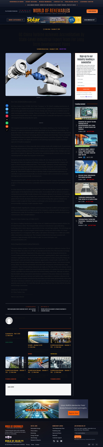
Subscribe (78, 437)
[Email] (7, 119)
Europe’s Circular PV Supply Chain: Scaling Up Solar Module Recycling (59, 376)
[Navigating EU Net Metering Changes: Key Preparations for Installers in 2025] (38, 362)
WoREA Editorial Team (43, 49)
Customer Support (57, 437)
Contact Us (58, 1)
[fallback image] (51, 408)
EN (89, 444)
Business (30, 353)
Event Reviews (31, 1)
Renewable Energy (35, 428)
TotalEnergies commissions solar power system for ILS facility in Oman (87, 198)
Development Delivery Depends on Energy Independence (16, 339)
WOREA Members (45, 1)
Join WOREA (92, 11)
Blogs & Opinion (9, 342)
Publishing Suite (71, 1)
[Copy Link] (7, 129)
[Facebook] (7, 105)
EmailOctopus (89, 96)
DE (93, 444)
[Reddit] (7, 126)
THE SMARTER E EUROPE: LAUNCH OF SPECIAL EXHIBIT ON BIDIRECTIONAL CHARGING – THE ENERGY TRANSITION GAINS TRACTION (86, 151)
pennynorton (10, 333)
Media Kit (55, 435)
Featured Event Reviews (80, 172)
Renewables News (17, 1)
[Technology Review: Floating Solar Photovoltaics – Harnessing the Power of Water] (86, 210)
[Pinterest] (7, 116)
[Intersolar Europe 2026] (53, 20)
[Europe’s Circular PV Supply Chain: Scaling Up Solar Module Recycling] (61, 362)
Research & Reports (36, 440)
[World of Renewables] (8, 437)
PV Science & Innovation (11, 379)
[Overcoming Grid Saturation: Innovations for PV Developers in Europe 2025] (61, 337)
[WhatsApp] (7, 123)
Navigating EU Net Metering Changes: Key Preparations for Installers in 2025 (38, 376)
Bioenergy (33, 433)
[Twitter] (7, 109)
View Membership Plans (58, 428)
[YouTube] (61, 441)
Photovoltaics (54, 353)
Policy (29, 379)
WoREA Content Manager (57, 345)
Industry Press (62, 49)
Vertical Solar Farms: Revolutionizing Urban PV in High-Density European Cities (16, 376)
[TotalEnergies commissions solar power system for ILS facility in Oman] (86, 188)
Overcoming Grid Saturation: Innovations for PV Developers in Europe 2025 (61, 350)
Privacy (28, 444)
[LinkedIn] (7, 112)
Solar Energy (78, 194)
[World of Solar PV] (14, 441)
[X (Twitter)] (54, 441)
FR (96, 444)
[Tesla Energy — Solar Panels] (25, 11)
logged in (16, 390)
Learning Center (86, 1)
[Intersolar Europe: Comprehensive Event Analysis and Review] (86, 166)
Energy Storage (35, 435)
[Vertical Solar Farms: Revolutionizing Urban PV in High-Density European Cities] (16, 362)
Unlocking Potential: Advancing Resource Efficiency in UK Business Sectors (38, 350)
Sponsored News (57, 433)
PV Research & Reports (55, 379)
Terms (32, 444)
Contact (37, 444)
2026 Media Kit (89, 20)
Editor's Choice (78, 118)
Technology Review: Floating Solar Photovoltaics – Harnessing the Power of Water (87, 221)
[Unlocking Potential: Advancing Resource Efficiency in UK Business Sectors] (38, 337)
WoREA (30, 345)
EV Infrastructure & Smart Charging (82, 146)
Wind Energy (34, 437)
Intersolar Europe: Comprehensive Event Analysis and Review (86, 176)
